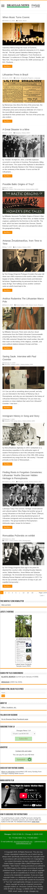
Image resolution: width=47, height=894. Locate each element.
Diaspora (18, 133)
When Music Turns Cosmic (16, 17)
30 (32, 593)
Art (15, 247)
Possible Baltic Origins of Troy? (18, 184)
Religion (40, 305)
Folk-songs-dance (19, 189)
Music (25, 21)
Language (37, 78)
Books (6, 189)
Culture (20, 21)
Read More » (7, 66)
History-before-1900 (32, 189)
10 (23, 593)
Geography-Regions (27, 78)
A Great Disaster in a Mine (16, 129)
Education (7, 364)
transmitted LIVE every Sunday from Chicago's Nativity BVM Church (21, 772)
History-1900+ (26, 133)
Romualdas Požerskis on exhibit (19, 535)
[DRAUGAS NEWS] (23, 5)
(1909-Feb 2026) (11, 682)
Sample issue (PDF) (23, 666)
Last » (42, 595)
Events (26, 482)
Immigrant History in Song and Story (21, 416)
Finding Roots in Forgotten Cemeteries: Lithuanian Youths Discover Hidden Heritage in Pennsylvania (22, 475)
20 (28, 593)
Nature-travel (33, 305)
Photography (26, 540)
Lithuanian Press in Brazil (15, 74)
